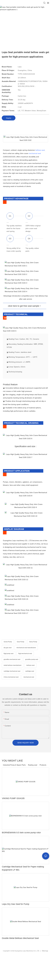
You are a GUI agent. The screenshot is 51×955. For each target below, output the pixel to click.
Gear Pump (20, 642)
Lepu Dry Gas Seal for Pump (15, 904)
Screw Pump (8, 642)
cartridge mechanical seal (12, 671)
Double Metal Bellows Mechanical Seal (20, 938)
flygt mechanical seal (25, 653)
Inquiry (8, 118)
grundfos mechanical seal (12, 659)
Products (43, 765)
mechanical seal (35, 153)
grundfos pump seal (31, 659)
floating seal (32, 765)
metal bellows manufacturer (12, 665)
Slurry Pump (33, 642)
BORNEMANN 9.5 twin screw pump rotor (21, 832)
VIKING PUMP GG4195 (13, 798)
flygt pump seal (8, 653)
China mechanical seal (11, 677)
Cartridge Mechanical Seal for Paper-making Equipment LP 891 (23, 868)
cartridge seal (29, 671)
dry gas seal (8, 647)
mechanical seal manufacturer (26, 647)
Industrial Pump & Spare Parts (14, 765)
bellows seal (40, 150)
